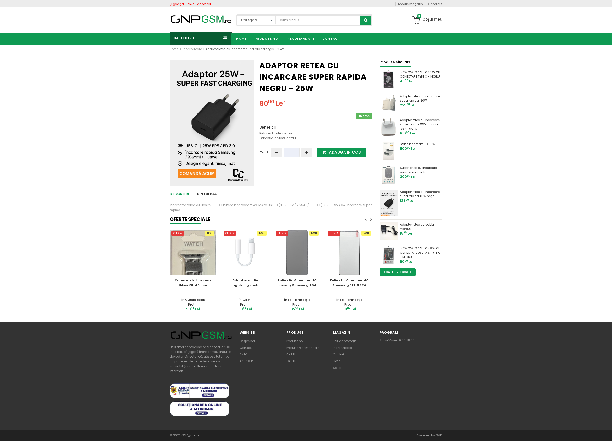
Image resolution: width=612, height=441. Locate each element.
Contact (246, 348)
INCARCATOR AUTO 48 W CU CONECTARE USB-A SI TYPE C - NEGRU (420, 252)
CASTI (290, 354)
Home (174, 49)
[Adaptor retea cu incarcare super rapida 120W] (389, 103)
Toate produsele (398, 272)
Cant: (264, 152)
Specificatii (209, 193)
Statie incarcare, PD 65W (417, 144)
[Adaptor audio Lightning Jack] (245, 253)
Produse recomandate (302, 348)
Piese (336, 361)
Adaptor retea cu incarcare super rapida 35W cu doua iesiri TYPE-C (420, 124)
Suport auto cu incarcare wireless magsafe (418, 170)
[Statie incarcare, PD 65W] (389, 151)
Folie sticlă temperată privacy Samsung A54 (297, 282)
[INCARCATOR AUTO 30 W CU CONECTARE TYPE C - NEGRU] (389, 79)
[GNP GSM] (201, 19)
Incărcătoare (192, 49)
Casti (246, 299)
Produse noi (294, 341)
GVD (439, 435)
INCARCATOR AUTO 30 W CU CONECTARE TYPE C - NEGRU (420, 74)
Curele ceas (195, 299)
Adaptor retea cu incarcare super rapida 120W (420, 98)
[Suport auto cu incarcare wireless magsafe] (389, 174)
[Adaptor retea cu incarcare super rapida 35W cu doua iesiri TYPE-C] (389, 127)
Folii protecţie (299, 299)
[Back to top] (607, 432)
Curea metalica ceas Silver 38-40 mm (193, 282)
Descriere (180, 193)
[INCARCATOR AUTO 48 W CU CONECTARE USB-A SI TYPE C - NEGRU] (389, 255)
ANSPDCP (246, 361)
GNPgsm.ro (190, 435)
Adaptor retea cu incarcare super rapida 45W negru (420, 194)
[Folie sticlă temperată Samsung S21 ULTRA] (349, 253)
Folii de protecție (344, 341)
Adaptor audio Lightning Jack (245, 282)
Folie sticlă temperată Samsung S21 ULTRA (349, 282)
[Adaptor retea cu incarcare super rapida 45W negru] (389, 203)
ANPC (243, 354)
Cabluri (338, 354)
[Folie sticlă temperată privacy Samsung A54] (297, 253)
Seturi (337, 368)
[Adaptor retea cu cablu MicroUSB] (389, 231)
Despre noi (247, 341)
